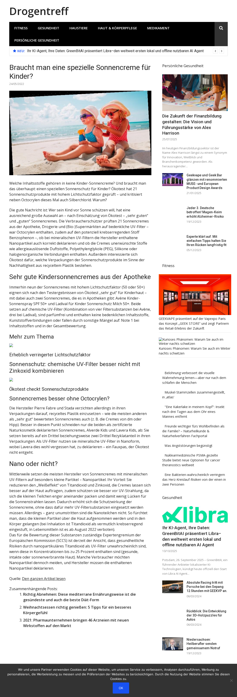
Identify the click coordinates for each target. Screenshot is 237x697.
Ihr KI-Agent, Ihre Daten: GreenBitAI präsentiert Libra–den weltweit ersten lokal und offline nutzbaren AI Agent (115, 51)
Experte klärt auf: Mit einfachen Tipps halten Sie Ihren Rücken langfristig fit (206, 241)
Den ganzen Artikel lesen (43, 578)
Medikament (158, 28)
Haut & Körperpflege (117, 28)
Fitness (21, 28)
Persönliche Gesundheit (36, 40)
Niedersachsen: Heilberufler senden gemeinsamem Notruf (203, 644)
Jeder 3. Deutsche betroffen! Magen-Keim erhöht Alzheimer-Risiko (205, 212)
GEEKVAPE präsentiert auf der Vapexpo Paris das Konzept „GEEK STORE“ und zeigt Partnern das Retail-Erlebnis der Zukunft (194, 323)
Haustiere (78, 28)
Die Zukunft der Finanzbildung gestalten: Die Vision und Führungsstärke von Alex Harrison (191, 124)
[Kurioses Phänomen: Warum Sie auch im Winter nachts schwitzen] (195, 343)
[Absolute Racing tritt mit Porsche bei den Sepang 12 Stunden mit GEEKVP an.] (172, 586)
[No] (231, 680)
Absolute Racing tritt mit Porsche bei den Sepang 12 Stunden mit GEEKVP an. (207, 587)
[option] (125, 51)
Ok (121, 688)
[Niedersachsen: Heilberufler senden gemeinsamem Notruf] (172, 643)
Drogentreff (39, 11)
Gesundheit (48, 28)
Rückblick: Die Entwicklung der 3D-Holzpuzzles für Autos (206, 615)
